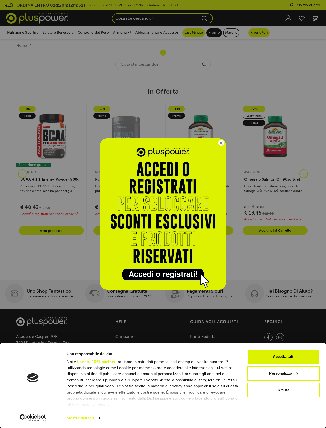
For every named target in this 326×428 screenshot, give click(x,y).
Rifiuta (283, 390)
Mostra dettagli (80, 418)
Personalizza (280, 373)
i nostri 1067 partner (96, 361)
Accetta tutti (283, 356)
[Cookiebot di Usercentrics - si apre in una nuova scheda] (33, 418)
